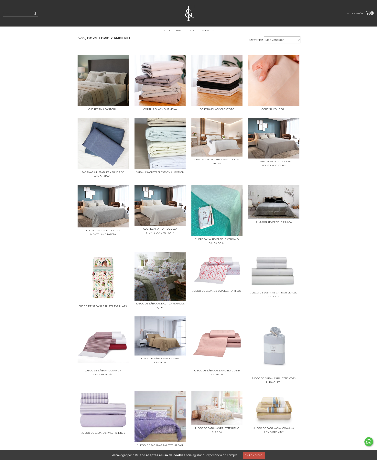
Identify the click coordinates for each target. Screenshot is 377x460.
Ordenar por (256, 39)
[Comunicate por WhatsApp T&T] (368, 441)
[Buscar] (34, 13)
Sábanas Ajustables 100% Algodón (160, 172)
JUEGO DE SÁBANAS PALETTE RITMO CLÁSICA (217, 430)
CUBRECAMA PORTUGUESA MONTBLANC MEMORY (160, 230)
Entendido (254, 455)
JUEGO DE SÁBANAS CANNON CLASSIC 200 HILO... (273, 294)
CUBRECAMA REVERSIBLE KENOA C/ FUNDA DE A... (217, 241)
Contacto (206, 30)
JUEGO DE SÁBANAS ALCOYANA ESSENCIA (160, 360)
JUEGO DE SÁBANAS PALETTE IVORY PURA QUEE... (274, 380)
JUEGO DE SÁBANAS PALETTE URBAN (160, 445)
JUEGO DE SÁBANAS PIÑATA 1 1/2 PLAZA (103, 306)
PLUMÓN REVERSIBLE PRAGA (274, 222)
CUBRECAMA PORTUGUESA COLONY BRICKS (217, 161)
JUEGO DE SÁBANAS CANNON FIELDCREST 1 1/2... (103, 372)
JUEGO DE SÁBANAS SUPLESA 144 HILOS (216, 290)
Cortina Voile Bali (273, 109)
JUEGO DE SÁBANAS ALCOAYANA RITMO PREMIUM (273, 430)
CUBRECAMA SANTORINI (103, 109)
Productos (185, 30)
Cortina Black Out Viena (160, 109)
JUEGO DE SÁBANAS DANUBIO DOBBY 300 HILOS (217, 372)
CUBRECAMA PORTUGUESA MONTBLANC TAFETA (103, 232)
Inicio (167, 30)
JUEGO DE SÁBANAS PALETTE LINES (103, 432)
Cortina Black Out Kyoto (216, 109)
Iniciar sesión (355, 13)
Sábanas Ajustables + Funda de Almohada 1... (103, 174)
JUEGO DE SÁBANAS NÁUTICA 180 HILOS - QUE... (160, 305)
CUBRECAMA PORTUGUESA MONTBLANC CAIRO (274, 163)
